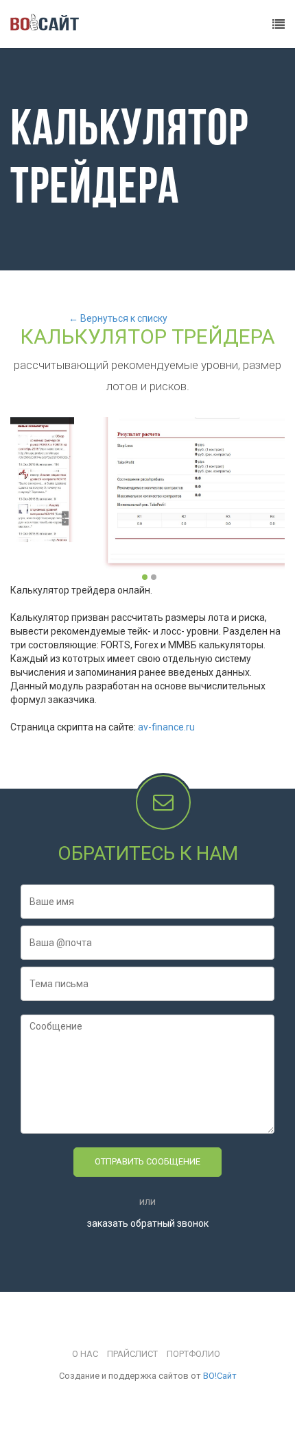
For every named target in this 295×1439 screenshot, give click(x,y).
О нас (85, 1354)
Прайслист (132, 1354)
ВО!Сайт (220, 1376)
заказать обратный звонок (148, 1223)
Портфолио (193, 1354)
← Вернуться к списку (118, 318)
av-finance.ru (166, 727)
